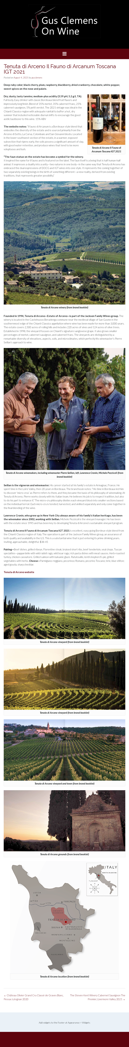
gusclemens (37, 77)
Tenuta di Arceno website (19, 572)
